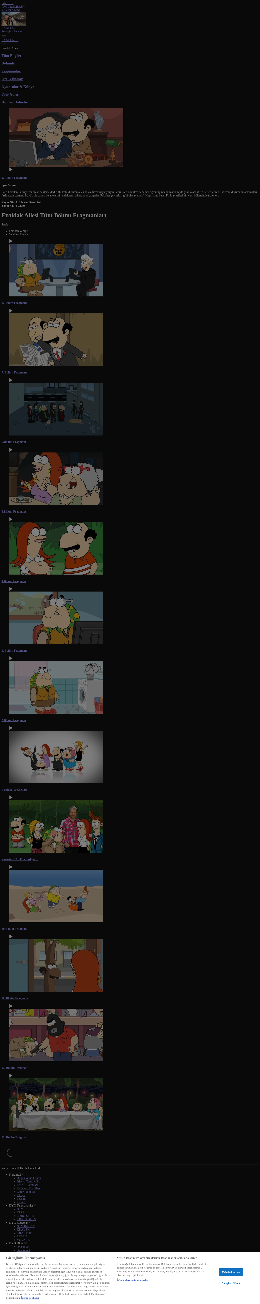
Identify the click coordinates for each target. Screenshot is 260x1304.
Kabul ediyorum (231, 1272)
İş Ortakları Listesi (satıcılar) (133, 1279)
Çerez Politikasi (30, 1297)
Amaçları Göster (231, 1283)
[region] (130, 1278)
